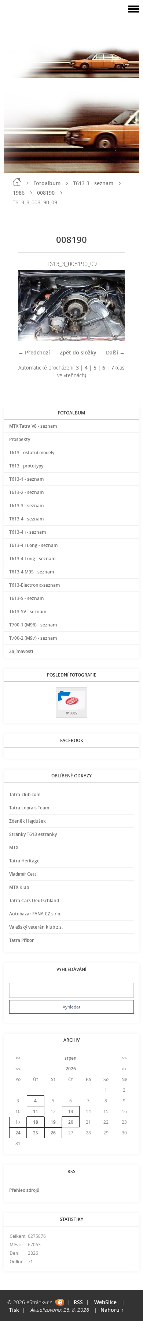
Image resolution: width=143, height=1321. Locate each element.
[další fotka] (112, 305)
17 (18, 1122)
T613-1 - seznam (26, 479)
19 (53, 1122)
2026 (71, 1069)
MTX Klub (19, 887)
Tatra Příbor (21, 940)
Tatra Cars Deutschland (34, 900)
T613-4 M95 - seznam (31, 572)
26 (53, 1133)
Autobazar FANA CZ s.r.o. (35, 914)
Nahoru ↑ (112, 1309)
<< (18, 1058)
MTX (13, 847)
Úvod (17, 181)
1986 (19, 192)
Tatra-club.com (24, 794)
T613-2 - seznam (26, 492)
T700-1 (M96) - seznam (33, 625)
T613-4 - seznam (26, 519)
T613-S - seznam (26, 598)
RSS (78, 1302)
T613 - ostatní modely (31, 452)
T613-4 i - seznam (27, 532)
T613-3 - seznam (93, 183)
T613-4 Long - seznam (32, 558)
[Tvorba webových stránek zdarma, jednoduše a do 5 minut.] (59, 1302)
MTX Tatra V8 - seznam (33, 426)
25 (35, 1133)
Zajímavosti (21, 651)
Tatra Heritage (24, 861)
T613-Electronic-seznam (34, 585)
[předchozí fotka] (30, 305)
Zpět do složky (78, 352)
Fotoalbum (46, 183)
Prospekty (19, 439)
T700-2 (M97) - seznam (33, 638)
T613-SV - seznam (27, 611)
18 (35, 1122)
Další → (115, 352)
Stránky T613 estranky (33, 834)
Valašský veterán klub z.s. (36, 927)
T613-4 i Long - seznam (33, 545)
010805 (71, 713)
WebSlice (105, 1302)
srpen (71, 1058)
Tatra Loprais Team (29, 808)
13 (70, 1111)
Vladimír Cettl (23, 874)
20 (70, 1122)
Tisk (14, 1309)
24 (18, 1133)
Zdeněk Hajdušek (27, 821)
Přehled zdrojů (24, 1190)
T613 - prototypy (26, 466)
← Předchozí (34, 352)
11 (35, 1111)
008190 (46, 192)
